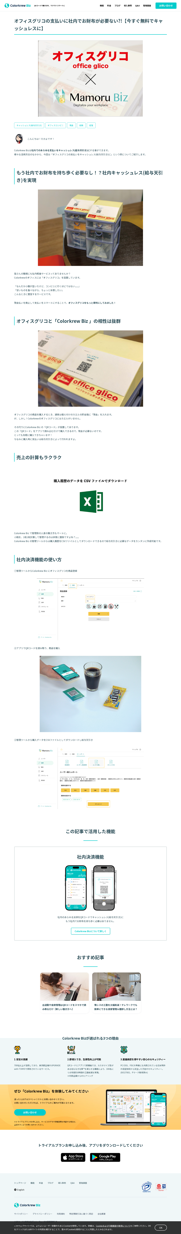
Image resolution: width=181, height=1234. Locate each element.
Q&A (137, 5)
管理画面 (147, 5)
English (20, 1189)
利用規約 (61, 1213)
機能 (102, 5)
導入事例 (128, 5)
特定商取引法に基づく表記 (81, 1213)
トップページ (20, 1182)
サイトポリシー (21, 1213)
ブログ (117, 5)
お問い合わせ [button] (166, 5)
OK (160, 1227)
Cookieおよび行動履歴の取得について (113, 1225)
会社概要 (101, 1213)
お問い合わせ (30, 1112)
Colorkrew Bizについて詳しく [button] (90, 931)
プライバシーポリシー (42, 1213)
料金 (109, 5)
